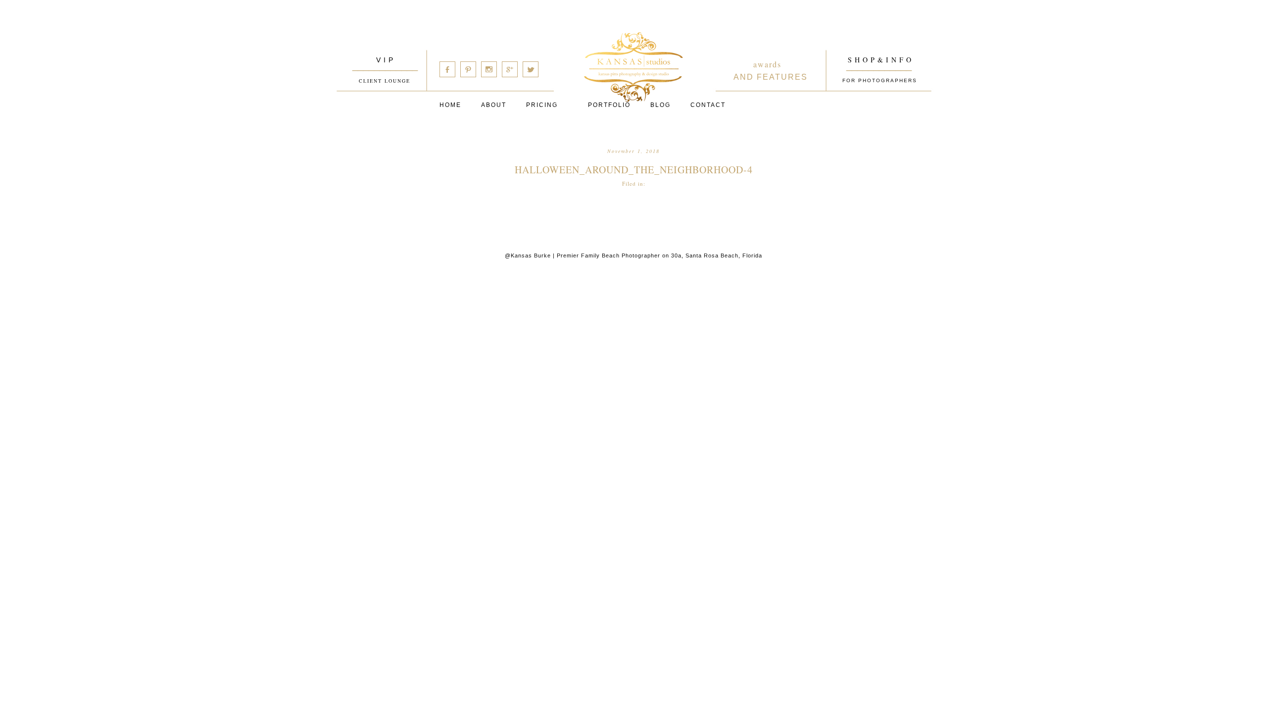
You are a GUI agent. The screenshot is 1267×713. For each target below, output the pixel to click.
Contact (708, 105)
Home (450, 105)
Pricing (542, 105)
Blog (660, 105)
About (493, 105)
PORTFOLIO (609, 105)
